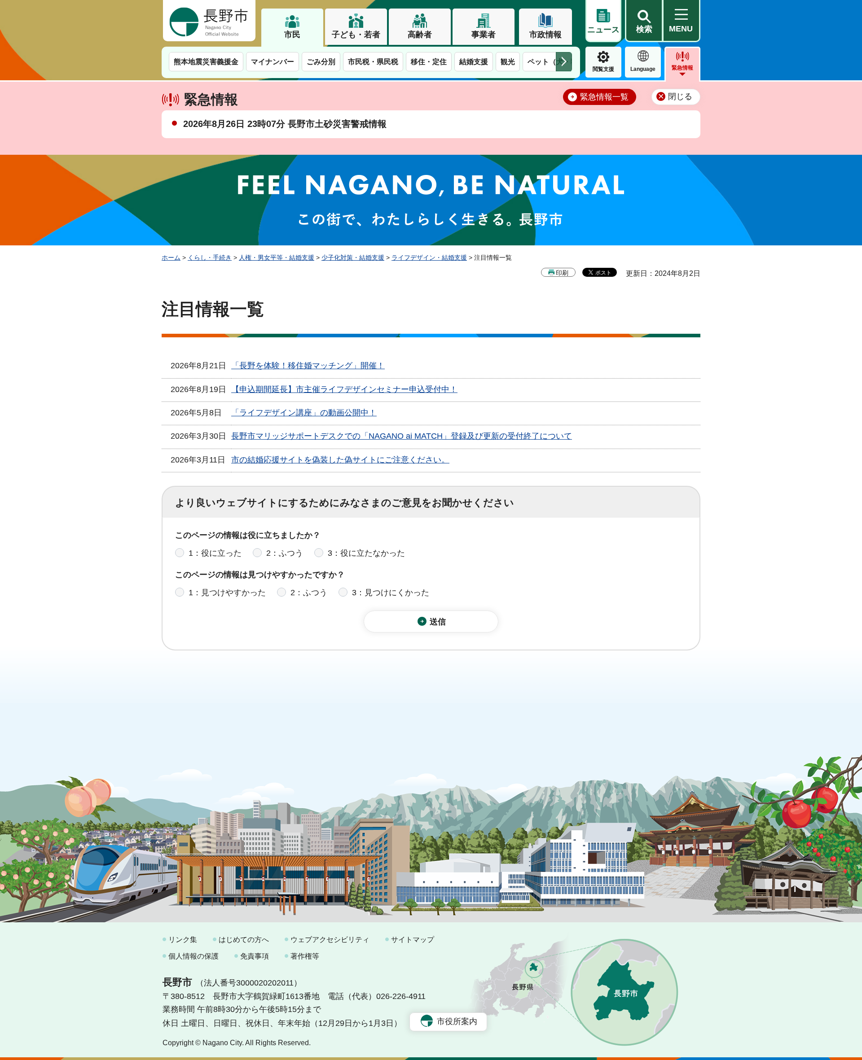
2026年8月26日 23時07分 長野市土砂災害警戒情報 (285, 124)
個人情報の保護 (193, 956)
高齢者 (420, 34)
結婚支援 (473, 61)
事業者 (483, 34)
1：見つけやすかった (227, 592)
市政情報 (545, 34)
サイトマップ (412, 939)
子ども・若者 (356, 34)
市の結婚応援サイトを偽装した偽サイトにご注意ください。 (340, 459)
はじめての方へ (244, 939)
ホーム (171, 257)
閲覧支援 (603, 69)
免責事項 (254, 956)
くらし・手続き (210, 257)
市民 (292, 34)
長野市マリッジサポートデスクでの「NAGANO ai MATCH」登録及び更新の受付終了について (401, 436)
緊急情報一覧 (604, 96)
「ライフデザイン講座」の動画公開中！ (304, 412)
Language (642, 69)
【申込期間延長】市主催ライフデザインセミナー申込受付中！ (344, 389)
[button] (644, 21)
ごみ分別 (321, 61)
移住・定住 (429, 61)
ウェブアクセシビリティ (329, 939)
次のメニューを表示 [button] (564, 61)
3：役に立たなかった (366, 553)
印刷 (562, 272)
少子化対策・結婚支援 (352, 257)
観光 (508, 61)
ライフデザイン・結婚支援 (429, 257)
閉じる (680, 96)
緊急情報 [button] (682, 68)
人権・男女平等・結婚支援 (276, 257)
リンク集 (182, 939)
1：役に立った (215, 553)
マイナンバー (272, 61)
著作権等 (304, 956)
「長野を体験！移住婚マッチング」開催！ (308, 365)
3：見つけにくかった (390, 592)
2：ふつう (284, 553)
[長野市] (209, 20)
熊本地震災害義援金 (206, 61)
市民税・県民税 (373, 61)
